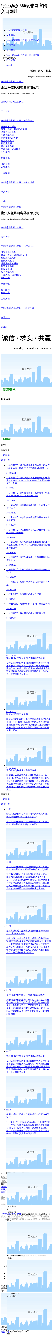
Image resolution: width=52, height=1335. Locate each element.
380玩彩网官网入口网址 (17, 30)
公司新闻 (5, 455)
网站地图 (5, 1332)
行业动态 (5, 460)
